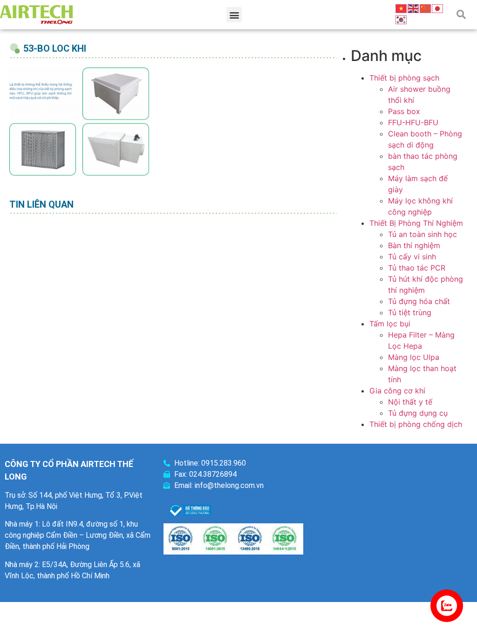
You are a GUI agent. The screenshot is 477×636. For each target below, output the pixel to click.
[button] (234, 14)
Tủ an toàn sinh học (422, 234)
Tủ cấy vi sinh (412, 256)
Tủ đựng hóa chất (419, 301)
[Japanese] (438, 8)
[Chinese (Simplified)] (426, 8)
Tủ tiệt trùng (409, 312)
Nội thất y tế (410, 401)
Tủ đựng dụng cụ (418, 413)
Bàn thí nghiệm (414, 245)
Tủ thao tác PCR (416, 267)
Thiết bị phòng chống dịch (415, 424)
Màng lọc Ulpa (413, 357)
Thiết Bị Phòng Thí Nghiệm (416, 223)
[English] (414, 8)
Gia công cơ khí (397, 390)
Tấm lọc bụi (389, 323)
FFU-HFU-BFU (413, 122)
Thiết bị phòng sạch (404, 77)
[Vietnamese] (401, 8)
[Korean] (401, 19)
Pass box (404, 111)
